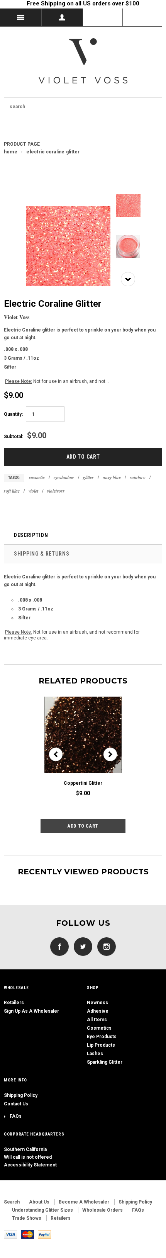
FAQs (16, 1116)
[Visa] (10, 1234)
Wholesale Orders (102, 1210)
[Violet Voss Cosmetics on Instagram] (104, 946)
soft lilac (12, 491)
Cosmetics (99, 1028)
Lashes (95, 1053)
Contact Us (16, 1104)
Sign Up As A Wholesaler (31, 1011)
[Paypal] (44, 1234)
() (143, 17)
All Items (97, 1019)
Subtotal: (13, 436)
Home (10, 152)
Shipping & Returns (41, 554)
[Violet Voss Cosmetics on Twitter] (81, 946)
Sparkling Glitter (104, 1062)
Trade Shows (26, 1218)
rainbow (138, 477)
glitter (88, 477)
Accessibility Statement (30, 1165)
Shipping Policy (20, 1095)
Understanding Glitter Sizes (42, 1210)
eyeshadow (64, 477)
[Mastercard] (27, 1234)
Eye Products (102, 1036)
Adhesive (97, 1011)
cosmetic (37, 477)
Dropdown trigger (62, 17)
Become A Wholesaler (84, 1202)
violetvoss (56, 491)
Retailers (14, 1002)
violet (33, 491)
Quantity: (13, 414)
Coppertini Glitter (83, 783)
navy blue (112, 477)
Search (12, 1202)
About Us (39, 1202)
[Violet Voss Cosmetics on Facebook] (59, 946)
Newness (97, 1002)
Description (31, 535)
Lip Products (101, 1045)
